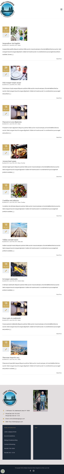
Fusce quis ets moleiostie (11, 318)
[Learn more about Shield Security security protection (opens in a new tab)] (2, 471)
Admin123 (6, 45)
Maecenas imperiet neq (10, 357)
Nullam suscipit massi (10, 240)
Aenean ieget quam (9, 161)
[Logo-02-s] (7, 2)
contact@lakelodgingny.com (17, 418)
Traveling (23, 202)
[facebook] (30, 470)
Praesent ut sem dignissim (12, 122)
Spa (22, 241)
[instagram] (33, 470)
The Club (23, 163)
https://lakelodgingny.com (16, 421)
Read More (59, 58)
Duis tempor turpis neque (11, 82)
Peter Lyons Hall (45, 467)
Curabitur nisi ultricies (10, 200)
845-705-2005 (16, 413)
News (19, 45)
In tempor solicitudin (10, 279)
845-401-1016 (16, 415)
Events (19, 280)
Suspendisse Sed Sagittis (11, 43)
